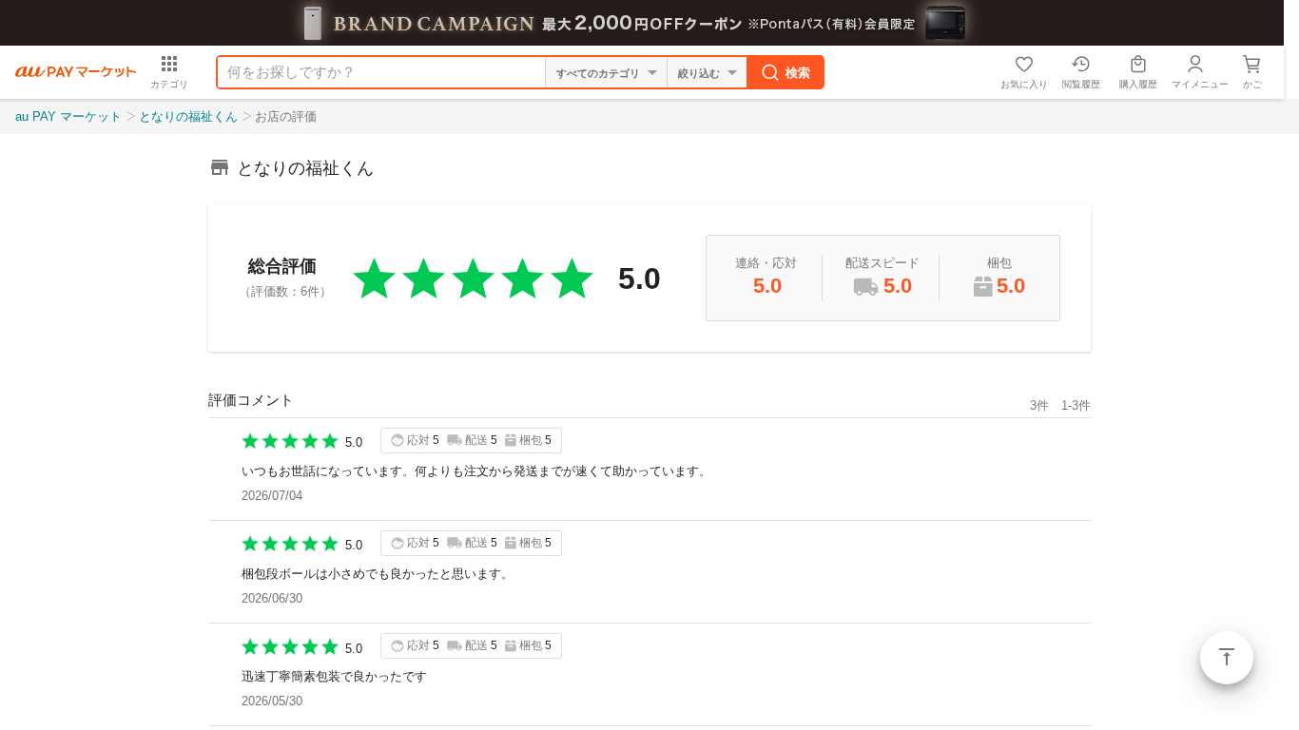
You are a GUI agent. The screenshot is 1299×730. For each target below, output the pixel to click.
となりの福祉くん (188, 116)
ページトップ (1226, 657)
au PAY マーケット (68, 116)
